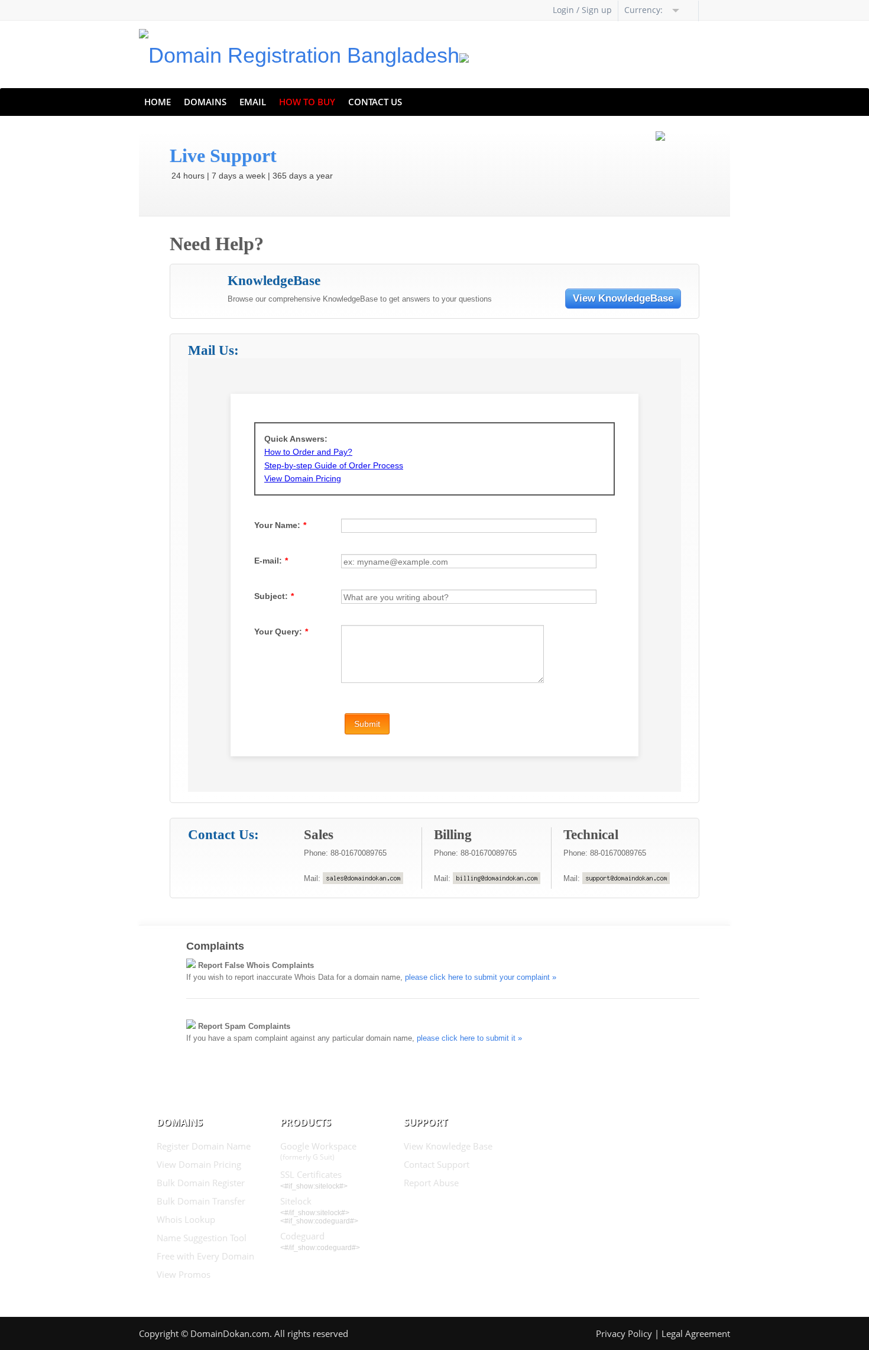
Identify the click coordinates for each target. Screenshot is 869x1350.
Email (252, 102)
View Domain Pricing (199, 1164)
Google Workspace (318, 1151)
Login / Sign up (582, 9)
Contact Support (436, 1164)
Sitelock (296, 1201)
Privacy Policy (624, 1333)
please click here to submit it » (469, 1038)
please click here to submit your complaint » (480, 977)
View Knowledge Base (448, 1146)
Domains (205, 102)
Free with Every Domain (205, 1256)
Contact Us (375, 102)
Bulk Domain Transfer (201, 1201)
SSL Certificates (311, 1174)
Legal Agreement (696, 1333)
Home (157, 102)
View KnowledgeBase (623, 298)
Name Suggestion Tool (202, 1238)
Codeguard (302, 1236)
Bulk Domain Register (201, 1183)
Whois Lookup (186, 1219)
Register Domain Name (204, 1146)
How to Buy (307, 102)
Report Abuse (431, 1183)
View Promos (183, 1274)
